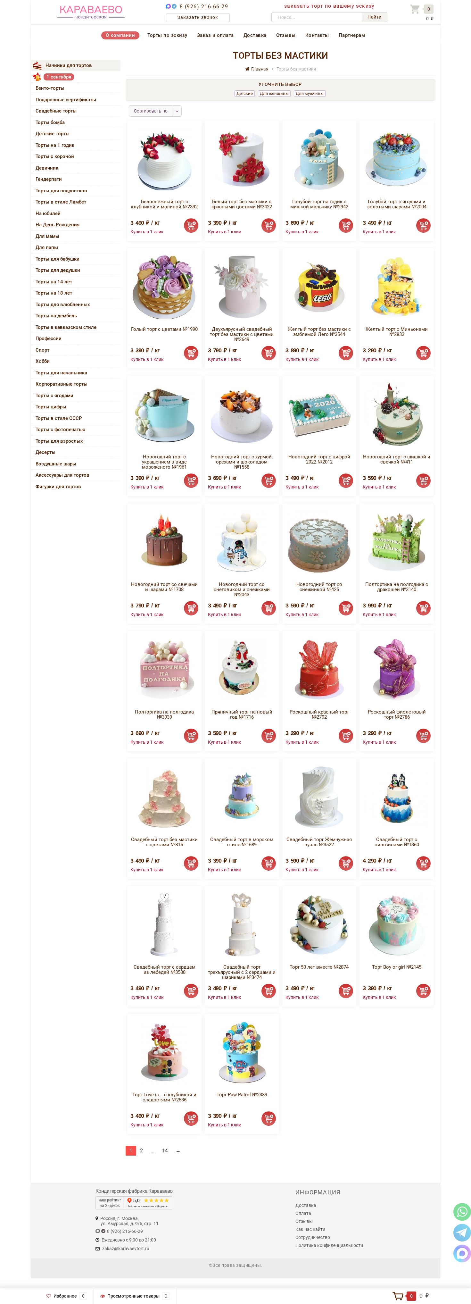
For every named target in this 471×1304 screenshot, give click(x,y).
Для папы (47, 247)
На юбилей (48, 213)
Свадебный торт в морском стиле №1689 (241, 842)
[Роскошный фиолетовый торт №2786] (397, 669)
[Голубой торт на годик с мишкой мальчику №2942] (319, 159)
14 (165, 1151)
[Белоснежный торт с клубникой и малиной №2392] (164, 159)
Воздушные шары (56, 464)
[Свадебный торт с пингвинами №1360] (397, 797)
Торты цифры (51, 407)
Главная (259, 68)
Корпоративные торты (61, 384)
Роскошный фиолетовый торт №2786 (397, 714)
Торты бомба (50, 122)
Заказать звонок (198, 17)
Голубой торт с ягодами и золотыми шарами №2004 (396, 204)
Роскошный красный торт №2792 (319, 714)
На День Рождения (57, 225)
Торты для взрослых (59, 441)
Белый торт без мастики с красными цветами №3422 (241, 204)
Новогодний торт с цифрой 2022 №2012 (319, 459)
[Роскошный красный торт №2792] (319, 669)
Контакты (317, 35)
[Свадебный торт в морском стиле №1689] (242, 797)
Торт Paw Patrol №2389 (242, 1095)
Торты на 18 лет (54, 293)
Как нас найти (310, 1229)
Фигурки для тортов (58, 486)
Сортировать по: (151, 110)
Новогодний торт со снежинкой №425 (319, 586)
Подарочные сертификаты (66, 100)
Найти (375, 17)
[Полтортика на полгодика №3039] (164, 669)
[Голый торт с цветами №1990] (164, 286)
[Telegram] (462, 1232)
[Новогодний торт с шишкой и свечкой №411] (397, 414)
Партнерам (352, 35)
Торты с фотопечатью (60, 429)
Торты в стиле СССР (59, 418)
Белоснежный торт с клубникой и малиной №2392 (164, 204)
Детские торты (53, 134)
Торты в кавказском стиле (66, 327)
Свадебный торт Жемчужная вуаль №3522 (319, 842)
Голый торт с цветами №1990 (164, 329)
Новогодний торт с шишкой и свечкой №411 (396, 459)
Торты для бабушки (57, 259)
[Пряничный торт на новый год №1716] (242, 669)
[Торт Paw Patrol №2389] (242, 1052)
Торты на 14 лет (54, 282)
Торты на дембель (56, 316)
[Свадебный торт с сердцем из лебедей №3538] (164, 924)
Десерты (45, 452)
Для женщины (274, 93)
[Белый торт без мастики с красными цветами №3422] (242, 159)
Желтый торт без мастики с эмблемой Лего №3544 (319, 331)
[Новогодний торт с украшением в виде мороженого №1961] (164, 414)
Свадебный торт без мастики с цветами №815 (164, 842)
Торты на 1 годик (55, 145)
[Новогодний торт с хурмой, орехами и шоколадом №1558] (242, 414)
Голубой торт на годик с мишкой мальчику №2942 (319, 204)
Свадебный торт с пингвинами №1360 (397, 842)
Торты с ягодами (54, 395)
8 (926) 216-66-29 (204, 7)
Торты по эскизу (167, 35)
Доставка (255, 35)
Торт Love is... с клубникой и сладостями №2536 (164, 1097)
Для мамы (47, 236)
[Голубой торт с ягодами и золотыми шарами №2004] (397, 159)
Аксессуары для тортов (62, 475)
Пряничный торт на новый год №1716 (241, 714)
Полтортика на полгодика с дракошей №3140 (396, 586)
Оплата (303, 1213)
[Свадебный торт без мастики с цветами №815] (164, 797)
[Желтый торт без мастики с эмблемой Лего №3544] (319, 286)
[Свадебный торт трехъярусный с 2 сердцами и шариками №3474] (242, 924)
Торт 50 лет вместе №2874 (319, 967)
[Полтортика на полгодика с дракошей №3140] (397, 542)
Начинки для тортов (68, 65)
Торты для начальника (61, 373)
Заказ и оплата (215, 35)
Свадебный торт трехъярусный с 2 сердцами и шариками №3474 (242, 972)
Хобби (43, 361)
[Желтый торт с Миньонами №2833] (397, 286)
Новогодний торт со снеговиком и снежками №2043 (242, 589)
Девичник (47, 168)
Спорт (42, 350)
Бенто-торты (50, 88)
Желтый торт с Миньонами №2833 (397, 331)
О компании (120, 35)
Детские (244, 93)
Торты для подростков (61, 191)
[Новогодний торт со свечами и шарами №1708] (164, 542)
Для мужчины (310, 93)
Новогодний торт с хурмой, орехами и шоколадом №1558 (242, 462)
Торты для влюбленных (63, 304)
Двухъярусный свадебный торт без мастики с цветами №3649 (242, 334)
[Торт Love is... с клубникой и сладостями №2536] (164, 1052)
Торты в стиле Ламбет (61, 202)
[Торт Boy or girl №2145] (396, 924)
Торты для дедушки (58, 270)
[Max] (462, 1253)
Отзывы (286, 35)
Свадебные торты (56, 111)
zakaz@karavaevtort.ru (125, 1248)
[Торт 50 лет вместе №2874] (319, 924)
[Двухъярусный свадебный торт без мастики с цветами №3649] (242, 286)
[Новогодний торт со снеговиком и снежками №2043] (242, 542)
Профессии (49, 338)
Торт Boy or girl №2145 (396, 967)
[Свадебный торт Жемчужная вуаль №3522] (319, 797)
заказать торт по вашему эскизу (329, 6)
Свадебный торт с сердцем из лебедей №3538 (164, 969)
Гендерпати (49, 179)
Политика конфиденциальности (329, 1245)
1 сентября (58, 77)
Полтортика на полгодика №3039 (164, 714)
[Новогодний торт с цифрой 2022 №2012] (319, 414)
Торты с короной (55, 156)
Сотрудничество (312, 1237)
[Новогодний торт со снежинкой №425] (319, 542)
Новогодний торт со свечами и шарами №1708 (164, 586)
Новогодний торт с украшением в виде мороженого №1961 (164, 462)
